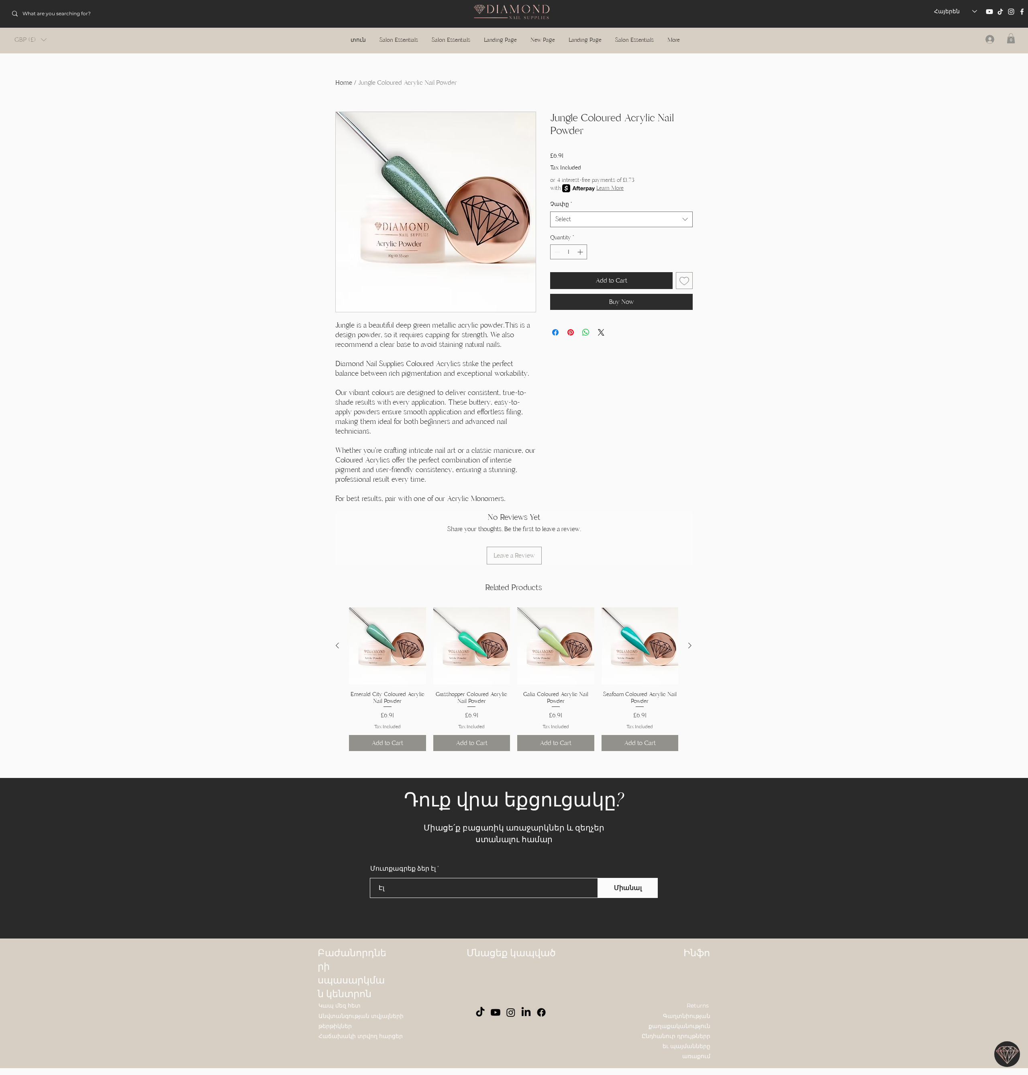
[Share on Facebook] (555, 332)
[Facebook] (1022, 12)
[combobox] (621, 219)
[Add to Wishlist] (684, 280)
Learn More (610, 188)
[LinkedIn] (526, 1012)
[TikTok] (1000, 12)
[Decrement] (556, 252)
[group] (513, 679)
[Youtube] (989, 12)
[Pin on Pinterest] (570, 332)
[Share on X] (601, 332)
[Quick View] (387, 645)
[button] (30, 40)
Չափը (561, 204)
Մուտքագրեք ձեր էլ (403, 868)
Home (343, 82)
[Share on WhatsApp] (586, 332)
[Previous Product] (337, 645)
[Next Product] (690, 645)
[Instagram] (1011, 12)
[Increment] (581, 252)
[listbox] (30, 40)
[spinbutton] (568, 252)
